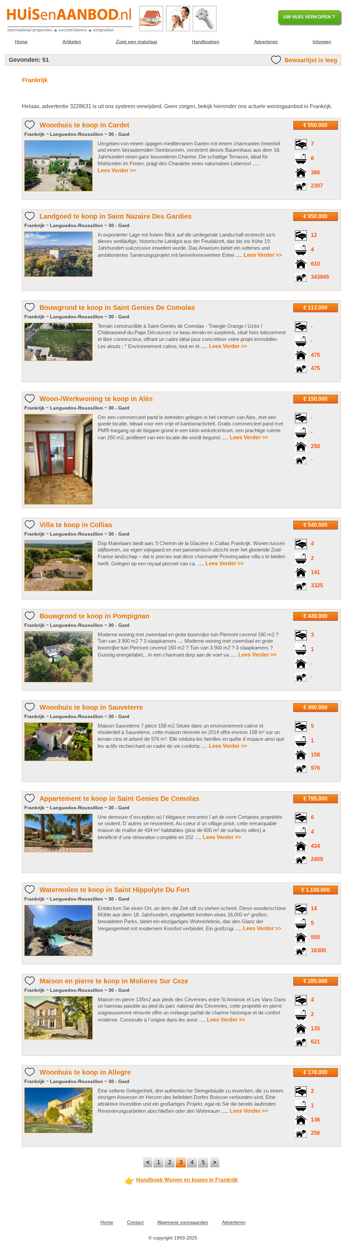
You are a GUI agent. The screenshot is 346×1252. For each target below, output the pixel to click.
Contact (135, 1222)
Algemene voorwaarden (182, 1222)
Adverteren (266, 41)
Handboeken (205, 41)
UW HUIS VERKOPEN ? (309, 17)
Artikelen (72, 41)
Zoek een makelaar (136, 41)
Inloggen (322, 41)
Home (21, 41)
